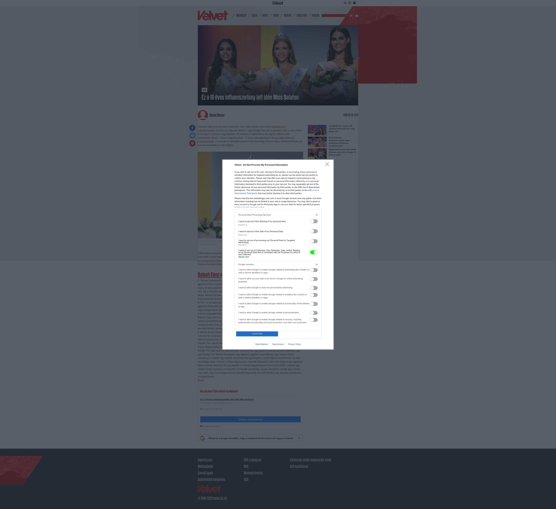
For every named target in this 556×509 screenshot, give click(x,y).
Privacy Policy (294, 344)
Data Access (278, 344)
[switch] (314, 221)
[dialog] (278, 254)
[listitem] (278, 214)
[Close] (328, 165)
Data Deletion (261, 344)
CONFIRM (257, 334)
